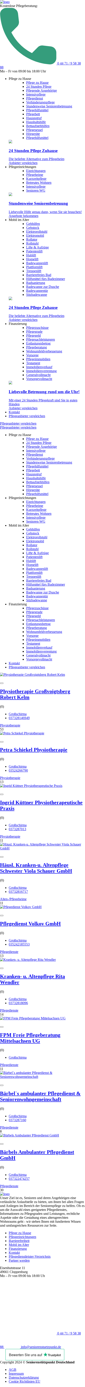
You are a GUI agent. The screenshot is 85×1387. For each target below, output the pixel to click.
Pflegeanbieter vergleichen (27, 416)
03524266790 (18, 770)
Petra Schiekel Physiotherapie (33, 750)
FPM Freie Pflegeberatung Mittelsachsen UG (30, 1038)
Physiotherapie (10, 725)
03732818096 (18, 1003)
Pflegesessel (34, 130)
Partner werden (19, 1260)
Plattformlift (34, 267)
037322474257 (19, 1178)
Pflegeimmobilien (38, 359)
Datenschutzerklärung (24, 1377)
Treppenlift (33, 271)
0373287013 (17, 829)
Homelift (32, 259)
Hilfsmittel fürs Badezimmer (45, 279)
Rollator (31, 239)
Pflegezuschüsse (37, 327)
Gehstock (32, 227)
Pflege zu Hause (37, 82)
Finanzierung (18, 1248)
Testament (33, 363)
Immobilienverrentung (41, 371)
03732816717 (18, 891)
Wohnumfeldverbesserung (44, 351)
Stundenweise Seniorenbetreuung (49, 106)
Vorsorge (32, 355)
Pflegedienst (34, 98)
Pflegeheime (34, 175)
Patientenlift (34, 251)
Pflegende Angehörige (41, 90)
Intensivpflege (36, 94)
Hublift (31, 255)
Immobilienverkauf (39, 367)
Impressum (16, 1373)
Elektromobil (35, 235)
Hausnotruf (34, 118)
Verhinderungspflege (40, 102)
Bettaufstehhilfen (37, 126)
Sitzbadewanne (36, 294)
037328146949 (19, 718)
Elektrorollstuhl (36, 231)
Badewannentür (37, 290)
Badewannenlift (37, 263)
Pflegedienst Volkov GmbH (30, 923)
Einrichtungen (36, 171)
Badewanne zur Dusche (42, 287)
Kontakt (14, 412)
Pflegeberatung (36, 347)
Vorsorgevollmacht (39, 379)
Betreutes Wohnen (38, 182)
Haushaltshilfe (36, 122)
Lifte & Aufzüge (37, 247)
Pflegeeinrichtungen (22, 1237)
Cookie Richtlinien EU (24, 1381)
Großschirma (18, 714)
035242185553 (19, 944)
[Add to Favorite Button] (1, 683)
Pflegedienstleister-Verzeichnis (30, 1256)
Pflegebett (33, 114)
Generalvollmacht (38, 375)
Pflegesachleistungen (40, 339)
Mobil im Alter (19, 1245)
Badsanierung (35, 283)
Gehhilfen (33, 224)
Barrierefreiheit (19, 1241)
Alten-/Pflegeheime (13, 899)
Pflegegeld (33, 335)
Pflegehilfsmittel (37, 110)
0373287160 (17, 1120)
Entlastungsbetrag (38, 343)
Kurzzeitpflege (36, 178)
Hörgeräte (33, 134)
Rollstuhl (32, 243)
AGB (12, 1369)
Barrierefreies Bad (38, 275)
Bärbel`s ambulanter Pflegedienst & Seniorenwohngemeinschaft (40, 1096)
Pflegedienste (9, 952)
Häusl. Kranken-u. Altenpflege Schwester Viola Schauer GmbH (36, 868)
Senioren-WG (35, 190)
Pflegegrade (34, 331)
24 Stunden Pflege (38, 86)
